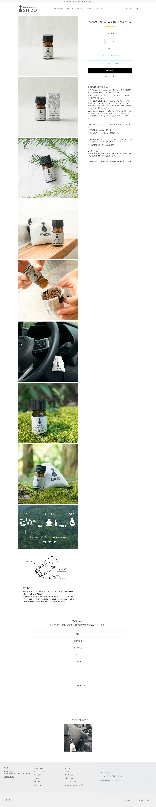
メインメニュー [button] (39, 768)
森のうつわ (38, 778)
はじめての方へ (39, 771)
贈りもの (37, 775)
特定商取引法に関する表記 (74, 785)
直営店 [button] (6, 768)
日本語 (8, 800)
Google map (9, 777)
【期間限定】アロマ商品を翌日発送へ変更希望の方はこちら (109, 161)
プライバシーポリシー (73, 782)
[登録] (150, 780)
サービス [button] (68, 768)
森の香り (37, 782)
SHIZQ (127, 800)
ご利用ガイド (69, 771)
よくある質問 (69, 775)
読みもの (37, 785)
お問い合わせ (69, 778)
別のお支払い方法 (109, 76)
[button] (59, 9)
